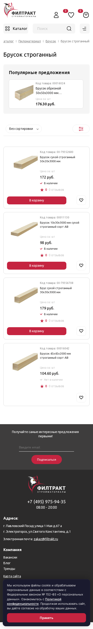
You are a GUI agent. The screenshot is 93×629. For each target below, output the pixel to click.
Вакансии (10, 557)
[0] (86, 14)
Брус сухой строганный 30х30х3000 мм (56, 290)
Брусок (51, 41)
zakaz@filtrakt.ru (46, 539)
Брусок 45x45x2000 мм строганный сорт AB (55, 355)
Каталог (8, 41)
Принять (46, 618)
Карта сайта (12, 576)
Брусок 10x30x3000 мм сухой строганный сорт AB (59, 224)
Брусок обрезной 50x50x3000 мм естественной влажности (55, 91)
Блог (7, 563)
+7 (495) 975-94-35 (46, 501)
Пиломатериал (30, 41)
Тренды (9, 569)
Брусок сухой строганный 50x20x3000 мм (57, 159)
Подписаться (46, 459)
